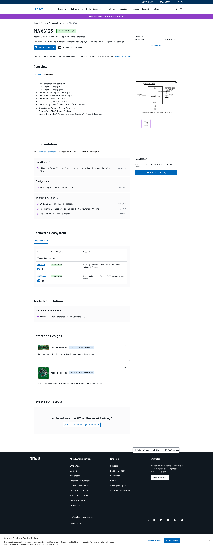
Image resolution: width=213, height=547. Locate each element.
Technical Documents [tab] (47, 152)
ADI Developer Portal (120, 490)
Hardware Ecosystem (68, 56)
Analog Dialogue (118, 485)
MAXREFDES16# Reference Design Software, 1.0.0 (63, 316)
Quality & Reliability (79, 490)
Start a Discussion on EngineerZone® (80, 425)
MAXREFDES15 (59, 347)
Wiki (112, 480)
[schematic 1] (146, 123)
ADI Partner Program (79, 500)
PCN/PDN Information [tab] (90, 152)
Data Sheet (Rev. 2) (46, 47)
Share (158, 450)
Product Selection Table (72, 47)
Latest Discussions (123, 56)
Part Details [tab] (48, 74)
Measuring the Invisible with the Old (56, 187)
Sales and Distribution (80, 495)
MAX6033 (41, 276)
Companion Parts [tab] (41, 240)
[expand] (124, 346)
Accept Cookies (172, 540)
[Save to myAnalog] (43, 269)
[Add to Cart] (38, 269)
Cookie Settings (154, 540)
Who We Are (76, 466)
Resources (115, 475)
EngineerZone (116, 471)
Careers (73, 471)
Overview (38, 56)
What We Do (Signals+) (81, 480)
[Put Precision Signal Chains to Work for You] (106, 16)
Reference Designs (105, 56)
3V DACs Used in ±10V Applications (56, 204)
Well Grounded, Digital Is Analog (55, 213)
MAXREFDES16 (59, 372)
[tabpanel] (82, 98)
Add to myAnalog (143, 450)
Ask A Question (173, 450)
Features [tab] (37, 74)
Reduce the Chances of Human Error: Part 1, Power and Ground (69, 209)
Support (114, 466)
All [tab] (35, 152)
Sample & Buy (156, 45)
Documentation (50, 56)
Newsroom (75, 475)
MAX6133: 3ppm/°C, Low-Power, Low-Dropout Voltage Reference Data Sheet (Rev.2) (76, 169)
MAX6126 (41, 265)
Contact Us (75, 505)
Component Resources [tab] (69, 152)
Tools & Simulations (87, 56)
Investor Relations (78, 485)
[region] (106, 540)
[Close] (209, 540)
